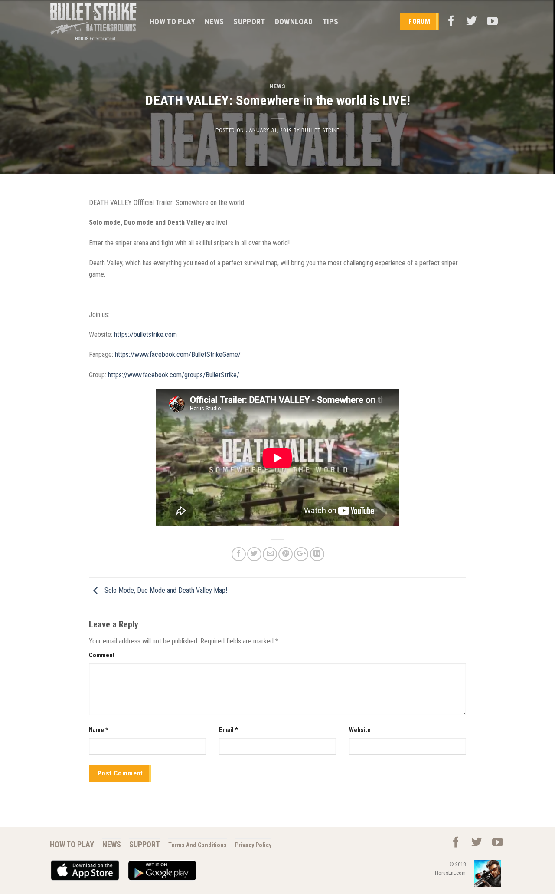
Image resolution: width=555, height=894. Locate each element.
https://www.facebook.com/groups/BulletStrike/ (173, 375)
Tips (330, 21)
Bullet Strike (320, 130)
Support (249, 21)
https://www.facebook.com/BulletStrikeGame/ (178, 354)
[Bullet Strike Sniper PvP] (93, 22)
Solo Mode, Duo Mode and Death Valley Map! (165, 590)
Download (294, 21)
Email (228, 730)
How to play (172, 21)
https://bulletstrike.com (145, 334)
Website (360, 730)
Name (98, 730)
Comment (102, 655)
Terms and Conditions (197, 844)
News (214, 21)
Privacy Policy (253, 844)
